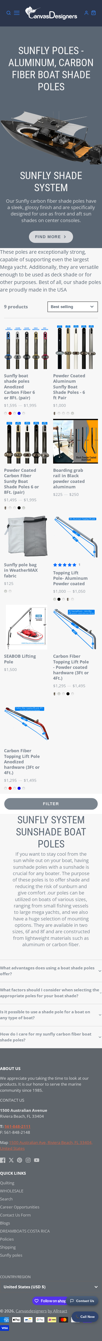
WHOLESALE (11, 1191)
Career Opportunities (19, 1207)
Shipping (8, 1247)
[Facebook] (2, 1160)
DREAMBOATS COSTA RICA (25, 1231)
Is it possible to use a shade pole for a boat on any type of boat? (45, 1014)
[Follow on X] (11, 1160)
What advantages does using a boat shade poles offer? (47, 970)
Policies (7, 1239)
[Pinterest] (19, 1160)
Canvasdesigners (31, 1311)
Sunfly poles (11, 1255)
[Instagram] (28, 1160)
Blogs (5, 1223)
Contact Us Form (15, 1215)
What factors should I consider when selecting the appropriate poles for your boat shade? (49, 992)
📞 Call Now (85, 1317)
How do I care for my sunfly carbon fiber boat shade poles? (45, 1037)
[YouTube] (36, 1160)
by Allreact (57, 1311)
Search (6, 1199)
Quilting (7, 1183)
